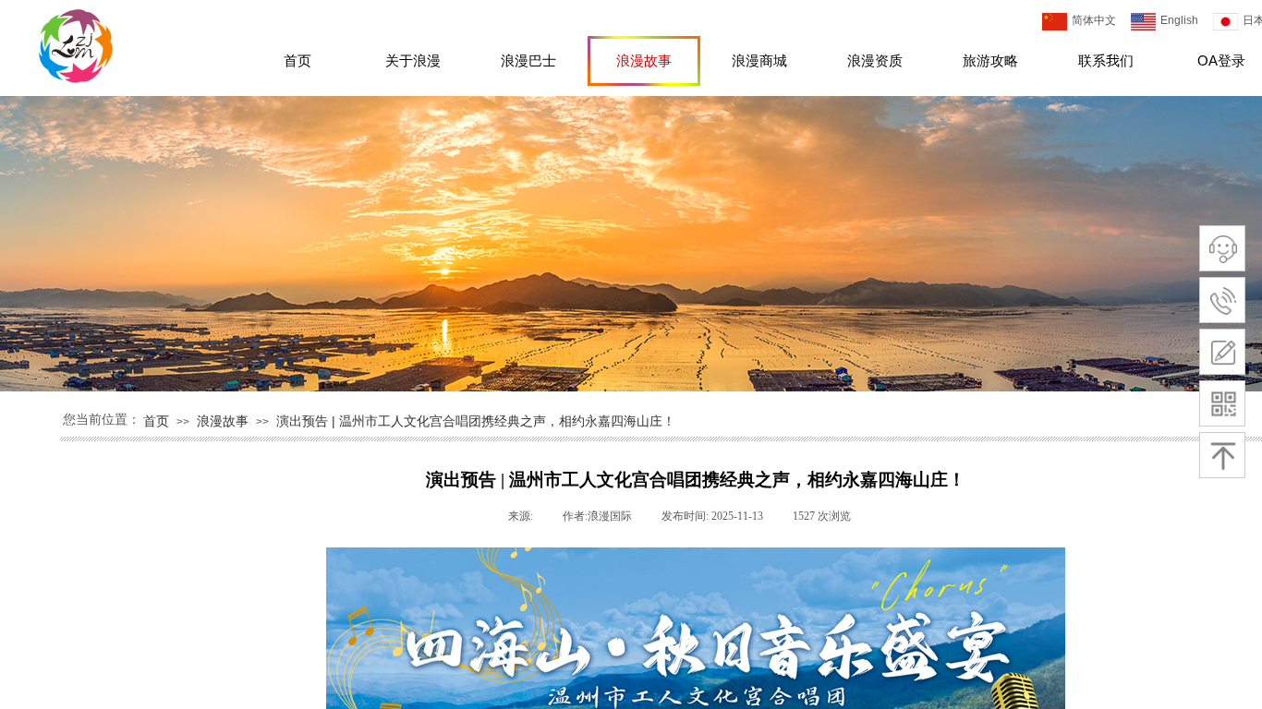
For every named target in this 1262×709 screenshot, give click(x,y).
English (1179, 20)
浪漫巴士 (528, 60)
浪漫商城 (759, 60)
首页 (297, 60)
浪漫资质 (875, 60)
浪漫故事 (644, 60)
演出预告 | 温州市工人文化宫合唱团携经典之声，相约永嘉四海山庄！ (475, 421)
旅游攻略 (990, 60)
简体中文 (1094, 20)
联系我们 (1106, 60)
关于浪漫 (413, 60)
